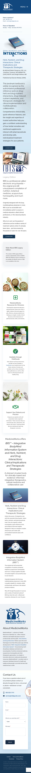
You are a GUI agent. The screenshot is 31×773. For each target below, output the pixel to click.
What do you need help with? (12, 718)
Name (6, 702)
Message (8, 726)
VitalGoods (9, 365)
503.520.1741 (9, 19)
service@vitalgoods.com (12, 21)
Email (7, 710)
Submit (10, 742)
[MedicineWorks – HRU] (8, 3)
